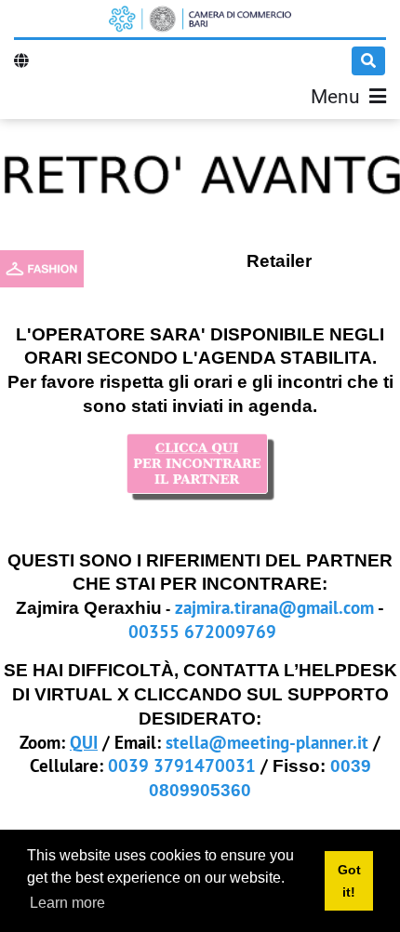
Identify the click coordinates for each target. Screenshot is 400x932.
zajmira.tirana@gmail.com (274, 607)
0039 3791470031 (182, 765)
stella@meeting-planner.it (267, 741)
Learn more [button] (67, 903)
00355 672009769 (202, 631)
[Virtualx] (200, 19)
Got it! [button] (349, 880)
